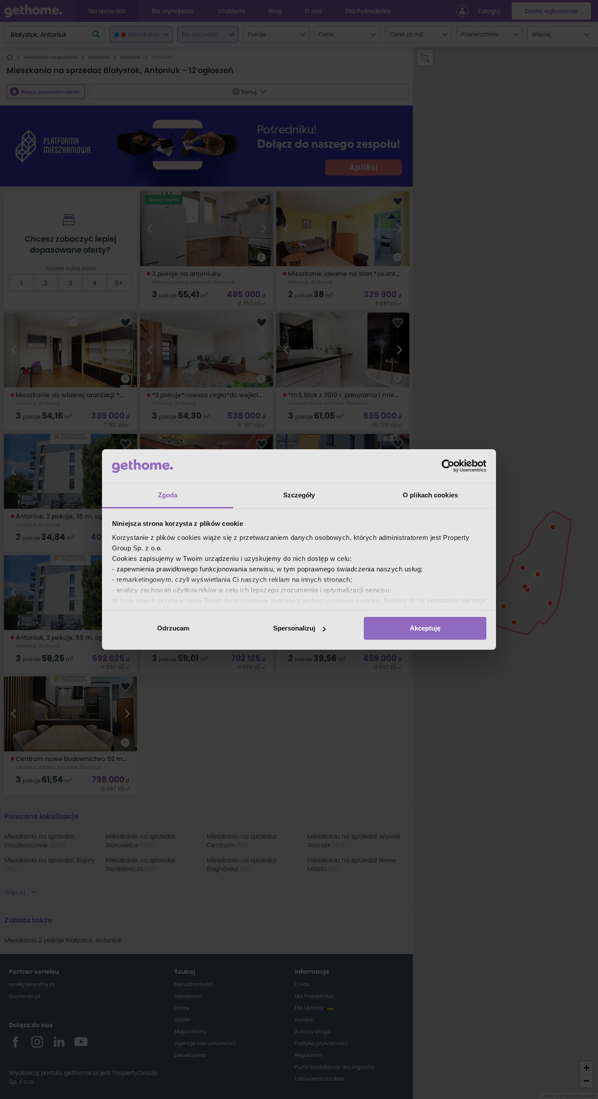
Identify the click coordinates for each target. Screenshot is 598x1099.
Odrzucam (173, 628)
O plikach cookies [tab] (430, 495)
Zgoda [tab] (168, 495)
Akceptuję (425, 628)
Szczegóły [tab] (299, 495)
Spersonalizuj (294, 628)
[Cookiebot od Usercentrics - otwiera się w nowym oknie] (448, 465)
